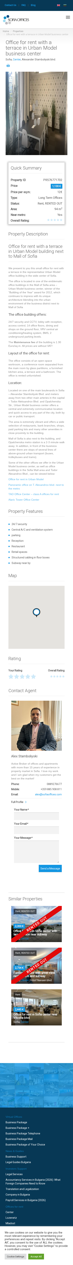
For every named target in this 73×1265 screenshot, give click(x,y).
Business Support (16, 1156)
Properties (18, 31)
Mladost (10, 1223)
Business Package (16, 1122)
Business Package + (17, 1127)
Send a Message (50, 868)
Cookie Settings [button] (15, 1256)
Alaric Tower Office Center (23, 499)
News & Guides (15, 1151)
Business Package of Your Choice (25, 1144)
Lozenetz (11, 1217)
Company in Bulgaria (18, 1194)
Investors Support (16, 1168)
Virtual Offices (14, 1116)
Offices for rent (14, 1206)
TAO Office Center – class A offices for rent (33, 494)
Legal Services (14, 1174)
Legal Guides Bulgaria (18, 1162)
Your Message (23, 837)
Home (6, 31)
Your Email (21, 823)
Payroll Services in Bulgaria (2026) (26, 1200)
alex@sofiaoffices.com (48, 794)
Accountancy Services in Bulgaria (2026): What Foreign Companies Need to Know (33, 1181)
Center (17, 59)
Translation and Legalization (22, 1189)
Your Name (21, 809)
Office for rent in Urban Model (26, 479)
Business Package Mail (19, 1139)
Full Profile (17, 802)
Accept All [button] (36, 1256)
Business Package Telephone (23, 1133)
